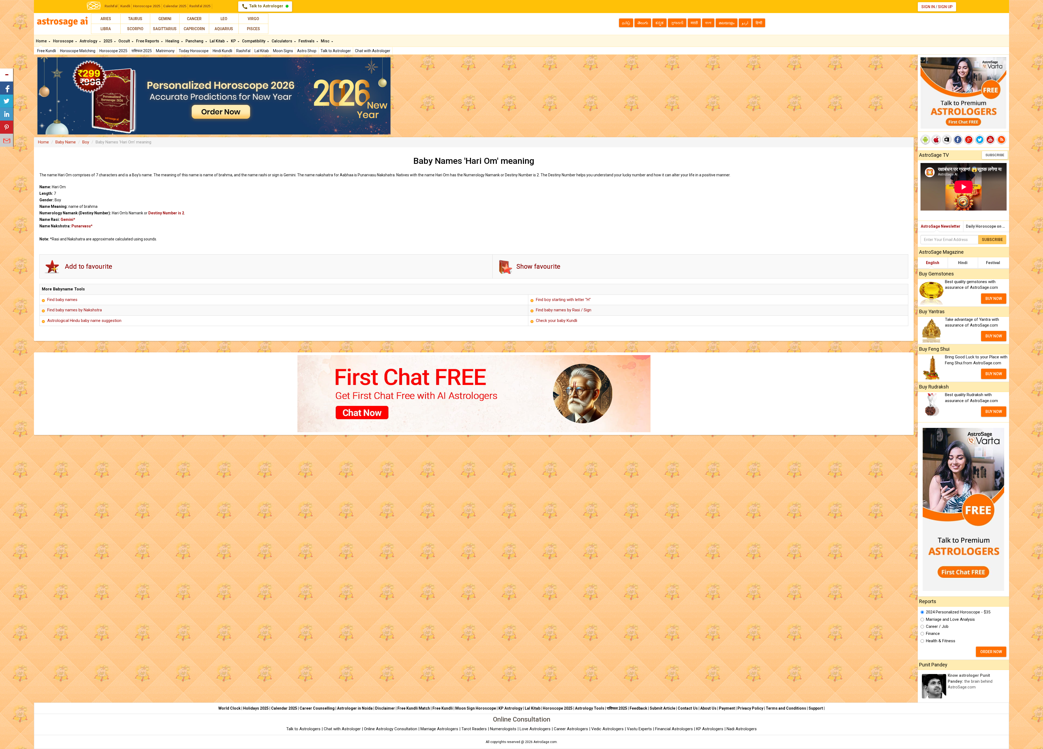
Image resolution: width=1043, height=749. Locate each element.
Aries (105, 19)
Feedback (638, 708)
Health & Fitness (940, 640)
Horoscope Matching (77, 51)
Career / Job (937, 626)
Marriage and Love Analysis (950, 619)
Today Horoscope (194, 51)
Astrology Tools (589, 708)
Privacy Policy (750, 708)
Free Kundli (46, 51)
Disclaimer (385, 708)
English (932, 263)
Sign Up (945, 7)
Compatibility (254, 41)
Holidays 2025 (256, 708)
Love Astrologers (535, 728)
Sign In (928, 7)
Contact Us (688, 708)
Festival (993, 263)
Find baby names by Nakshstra (74, 310)
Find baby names (62, 299)
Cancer (194, 19)
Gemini (164, 19)
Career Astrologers (571, 728)
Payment (727, 708)
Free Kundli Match (413, 708)
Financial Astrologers (674, 728)
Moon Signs (283, 51)
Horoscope (63, 41)
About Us (708, 708)
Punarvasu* (82, 226)
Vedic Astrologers (607, 728)
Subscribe (994, 155)
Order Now (991, 652)
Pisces (253, 29)
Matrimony (165, 51)
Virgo (253, 19)
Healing (172, 41)
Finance (933, 633)
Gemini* (68, 219)
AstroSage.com (545, 742)
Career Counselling (317, 708)
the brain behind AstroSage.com (970, 681)
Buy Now (993, 298)
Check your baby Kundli (556, 320)
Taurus (135, 19)
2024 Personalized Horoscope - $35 (958, 612)
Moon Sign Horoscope (475, 708)
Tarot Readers (474, 728)
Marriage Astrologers (439, 728)
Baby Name (65, 142)
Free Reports (148, 41)
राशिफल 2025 (141, 51)
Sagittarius (165, 29)
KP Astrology (510, 708)
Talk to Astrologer (262, 6)
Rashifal (111, 6)
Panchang (195, 41)
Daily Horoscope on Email (987, 226)
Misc (325, 41)
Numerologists (503, 728)
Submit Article (662, 708)
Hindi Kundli (222, 51)
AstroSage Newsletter (940, 226)
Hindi (962, 263)
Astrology (89, 41)
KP (234, 41)
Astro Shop (306, 51)
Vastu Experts (639, 728)
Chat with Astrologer (372, 51)
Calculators (282, 41)
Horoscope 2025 (146, 6)
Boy (85, 142)
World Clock (229, 708)
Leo (224, 19)
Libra (105, 29)
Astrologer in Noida (355, 708)
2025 (108, 41)
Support (816, 708)
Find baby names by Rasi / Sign (563, 310)
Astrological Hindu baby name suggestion (84, 320)
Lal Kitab (262, 51)
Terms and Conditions (786, 708)
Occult (124, 41)
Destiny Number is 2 (166, 213)
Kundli (125, 6)
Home (42, 41)
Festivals (307, 41)
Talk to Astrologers (303, 728)
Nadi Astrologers (742, 728)
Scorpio (135, 29)
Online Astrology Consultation (391, 728)
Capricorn (194, 29)
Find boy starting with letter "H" (563, 299)
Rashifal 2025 (200, 6)
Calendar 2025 (174, 6)
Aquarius (224, 29)
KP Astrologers (710, 728)
